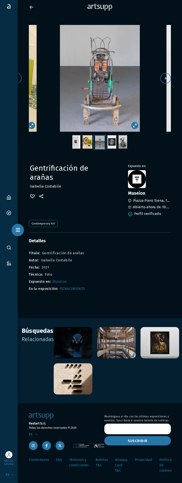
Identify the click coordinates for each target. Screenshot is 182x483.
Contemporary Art (43, 223)
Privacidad (143, 460)
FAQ (59, 460)
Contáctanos (39, 460)
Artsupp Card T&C (121, 465)
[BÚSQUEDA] (8, 247)
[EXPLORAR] (8, 212)
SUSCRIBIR (137, 441)
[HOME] (8, 197)
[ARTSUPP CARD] (8, 263)
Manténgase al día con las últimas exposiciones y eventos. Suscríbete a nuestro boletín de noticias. (136, 418)
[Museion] (149, 179)
